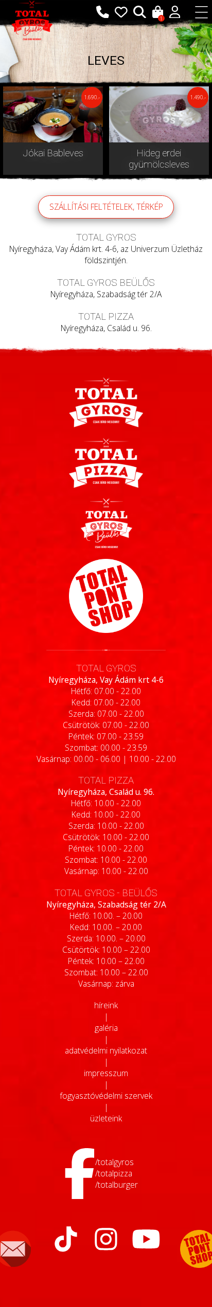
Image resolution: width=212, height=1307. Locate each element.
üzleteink (106, 1118)
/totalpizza (113, 1173)
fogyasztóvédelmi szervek (106, 1095)
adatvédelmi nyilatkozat (106, 1050)
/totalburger (116, 1184)
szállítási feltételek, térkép (106, 206)
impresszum (106, 1073)
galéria (106, 1027)
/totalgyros (114, 1162)
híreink (106, 1005)
